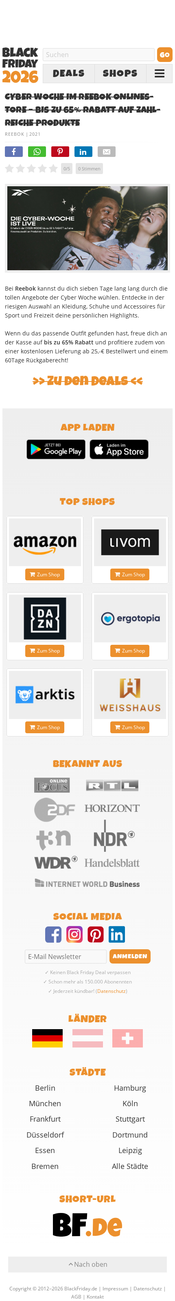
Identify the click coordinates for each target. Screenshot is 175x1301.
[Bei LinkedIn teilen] (83, 151)
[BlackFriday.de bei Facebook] (55, 939)
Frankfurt (45, 1119)
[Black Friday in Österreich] (87, 1045)
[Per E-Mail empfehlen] (107, 151)
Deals (69, 73)
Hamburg (130, 1088)
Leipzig (130, 1150)
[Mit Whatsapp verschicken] (37, 151)
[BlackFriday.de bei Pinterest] (98, 939)
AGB (76, 1296)
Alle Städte (130, 1166)
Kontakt (95, 1296)
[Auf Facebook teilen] (14, 151)
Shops (120, 73)
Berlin (45, 1088)
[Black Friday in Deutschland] (51, 1045)
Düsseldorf (45, 1135)
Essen (45, 1150)
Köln (130, 1103)
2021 (35, 134)
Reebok (14, 134)
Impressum (115, 1288)
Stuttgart (130, 1119)
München (45, 1103)
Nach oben (90, 1264)
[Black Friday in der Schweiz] (123, 1045)
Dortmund (130, 1135)
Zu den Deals (87, 381)
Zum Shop (48, 574)
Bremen (45, 1166)
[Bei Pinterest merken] (60, 151)
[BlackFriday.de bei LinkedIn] (119, 939)
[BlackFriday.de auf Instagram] (77, 939)
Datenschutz (111, 991)
